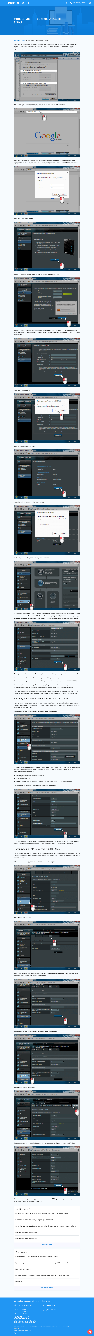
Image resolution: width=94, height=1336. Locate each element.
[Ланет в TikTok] (34, 1321)
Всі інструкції (47, 1245)
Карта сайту (17, 1333)
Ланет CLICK (28, 1330)
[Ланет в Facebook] (15, 1321)
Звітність (16, 1328)
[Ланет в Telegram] (22, 1321)
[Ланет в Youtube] (26, 1321)
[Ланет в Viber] (30, 1321)
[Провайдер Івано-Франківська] (11, 3)
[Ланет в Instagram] (19, 1321)
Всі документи (47, 1288)
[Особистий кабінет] (18, 3)
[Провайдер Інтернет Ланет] (23, 1317)
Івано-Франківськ (19, 40)
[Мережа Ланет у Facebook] (28, 3)
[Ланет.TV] (23, 3)
